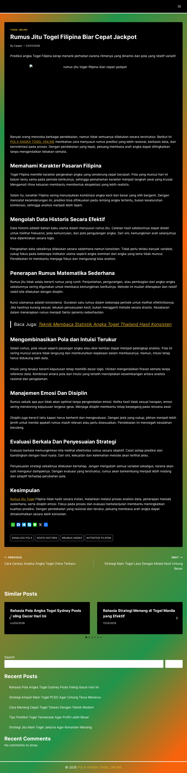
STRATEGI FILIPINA (99, 537)
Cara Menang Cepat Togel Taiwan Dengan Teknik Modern (51, 707)
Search (9, 657)
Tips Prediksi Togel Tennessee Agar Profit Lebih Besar (49, 717)
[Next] (177, 618)
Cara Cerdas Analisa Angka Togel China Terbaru (39, 561)
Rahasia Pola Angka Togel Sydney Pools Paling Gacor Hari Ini (54, 687)
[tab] (86, 637)
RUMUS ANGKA (72, 537)
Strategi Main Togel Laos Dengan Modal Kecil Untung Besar (143, 563)
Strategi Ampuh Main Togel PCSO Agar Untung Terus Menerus (55, 697)
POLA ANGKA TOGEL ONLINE (100, 767)
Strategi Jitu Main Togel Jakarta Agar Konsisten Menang (50, 727)
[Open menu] (179, 6)
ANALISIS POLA (22, 537)
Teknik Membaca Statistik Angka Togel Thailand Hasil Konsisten (105, 324)
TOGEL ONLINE (18, 29)
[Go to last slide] (10, 618)
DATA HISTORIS (47, 537)
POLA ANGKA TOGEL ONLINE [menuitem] (32, 142)
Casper (18, 45)
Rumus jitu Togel (22, 499)
